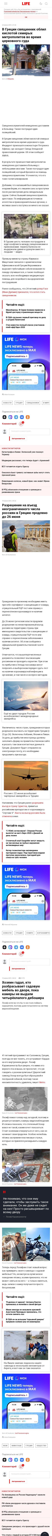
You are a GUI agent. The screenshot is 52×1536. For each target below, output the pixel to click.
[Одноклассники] (27, 417)
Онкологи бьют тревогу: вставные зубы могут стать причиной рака (26, 473)
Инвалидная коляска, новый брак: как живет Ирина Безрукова (25, 482)
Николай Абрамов (10, 924)
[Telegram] (16, 417)
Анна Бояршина (9, 1437)
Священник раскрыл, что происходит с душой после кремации (26, 1527)
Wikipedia (10, 79)
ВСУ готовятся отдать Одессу (15, 466)
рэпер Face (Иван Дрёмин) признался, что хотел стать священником (25, 292)
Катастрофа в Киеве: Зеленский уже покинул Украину (22, 453)
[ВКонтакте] (21, 417)
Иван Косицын (9, 394)
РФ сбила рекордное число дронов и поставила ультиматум (23, 1504)
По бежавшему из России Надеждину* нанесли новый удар (23, 1496)
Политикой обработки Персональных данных (19, 11)
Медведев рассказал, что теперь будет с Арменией (25, 460)
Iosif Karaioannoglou (21, 1113)
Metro (42, 1082)
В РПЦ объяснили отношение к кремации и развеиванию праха (21, 490)
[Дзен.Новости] (4, 417)
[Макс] (10, 417)
